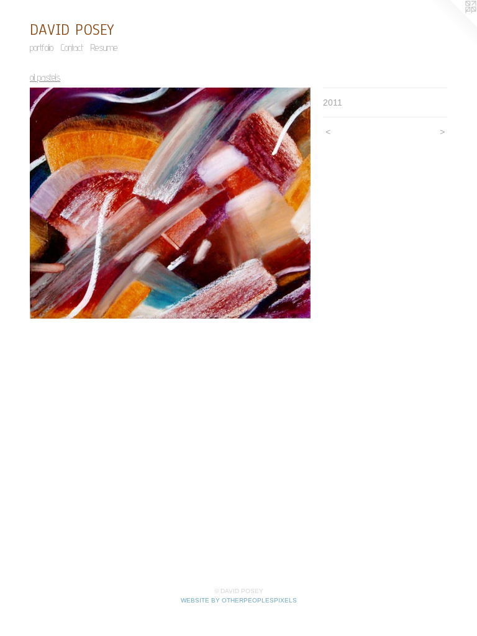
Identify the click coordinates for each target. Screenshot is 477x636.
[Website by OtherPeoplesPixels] (452, 25)
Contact (72, 47)
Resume (104, 47)
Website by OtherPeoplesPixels (239, 600)
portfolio (41, 47)
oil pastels (45, 77)
